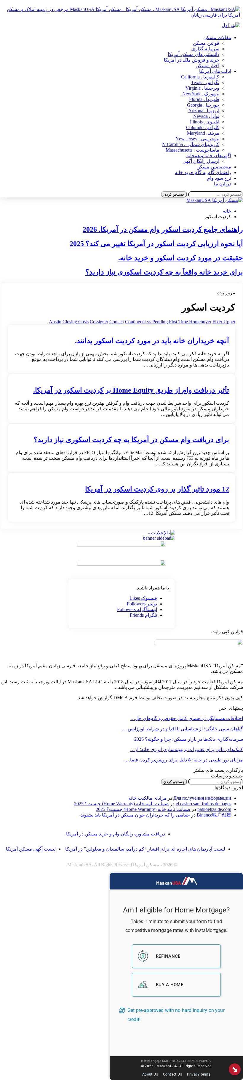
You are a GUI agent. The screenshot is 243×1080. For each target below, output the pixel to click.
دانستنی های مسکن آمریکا (193, 54)
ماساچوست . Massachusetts (192, 149)
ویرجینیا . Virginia (202, 88)
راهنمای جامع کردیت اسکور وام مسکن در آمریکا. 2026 (163, 229)
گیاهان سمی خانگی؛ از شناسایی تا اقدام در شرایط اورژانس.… (182, 728)
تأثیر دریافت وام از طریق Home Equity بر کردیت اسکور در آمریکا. (131, 390)
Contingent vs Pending (146, 321)
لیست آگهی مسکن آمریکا (31, 848)
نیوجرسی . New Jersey (197, 138)
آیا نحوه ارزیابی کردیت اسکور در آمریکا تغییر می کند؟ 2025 (156, 243)
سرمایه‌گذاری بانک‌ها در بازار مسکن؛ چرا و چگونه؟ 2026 (188, 739)
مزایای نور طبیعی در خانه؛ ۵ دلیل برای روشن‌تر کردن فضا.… (183, 759)
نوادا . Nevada (206, 116)
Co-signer (99, 321)
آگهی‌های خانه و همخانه (208, 155)
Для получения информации (202, 798)
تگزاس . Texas (205, 82)
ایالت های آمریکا (215, 71)
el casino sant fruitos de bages (203, 803)
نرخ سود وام (219, 178)
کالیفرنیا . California (200, 76)
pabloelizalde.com (214, 809)
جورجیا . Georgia (203, 104)
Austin (55, 321)
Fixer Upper (223, 321)
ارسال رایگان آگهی (201, 161)
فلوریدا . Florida (204, 99)
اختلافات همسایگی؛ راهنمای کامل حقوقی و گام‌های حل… (186, 718)
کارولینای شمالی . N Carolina (190, 144)
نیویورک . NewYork (200, 93)
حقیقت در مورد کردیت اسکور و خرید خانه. (180, 258)
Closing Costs (76, 321)
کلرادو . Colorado (202, 127)
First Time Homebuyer (190, 321)
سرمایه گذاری (205, 48)
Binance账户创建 (214, 814)
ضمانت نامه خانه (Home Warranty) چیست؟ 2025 (121, 803)
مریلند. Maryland (203, 133)
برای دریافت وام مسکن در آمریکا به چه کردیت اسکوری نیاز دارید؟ (131, 439)
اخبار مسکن (207, 65)
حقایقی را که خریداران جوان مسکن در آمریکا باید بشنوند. (134, 814)
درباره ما (222, 183)
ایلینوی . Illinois (204, 121)
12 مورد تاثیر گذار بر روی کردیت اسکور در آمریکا (157, 489)
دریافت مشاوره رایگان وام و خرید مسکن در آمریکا (115, 833)
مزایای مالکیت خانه (147, 798)
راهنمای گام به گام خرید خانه (203, 172)
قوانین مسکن (206, 43)
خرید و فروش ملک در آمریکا (191, 59)
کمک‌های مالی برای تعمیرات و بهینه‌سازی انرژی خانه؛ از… (186, 749)
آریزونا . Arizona (203, 110)
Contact (116, 321)
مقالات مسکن (217, 37)
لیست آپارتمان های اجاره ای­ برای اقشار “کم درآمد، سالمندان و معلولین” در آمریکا (145, 848)
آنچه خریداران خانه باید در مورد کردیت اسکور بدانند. (152, 341)
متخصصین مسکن (213, 166)
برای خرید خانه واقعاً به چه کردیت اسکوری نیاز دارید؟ (164, 272)
